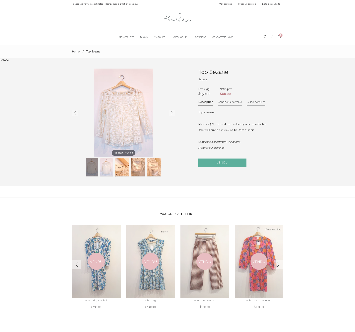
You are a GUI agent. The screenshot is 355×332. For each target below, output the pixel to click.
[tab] (205, 102)
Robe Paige (150, 300)
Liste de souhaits (271, 4)
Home (76, 51)
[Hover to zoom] (123, 112)
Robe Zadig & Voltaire (96, 300)
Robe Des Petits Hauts (259, 300)
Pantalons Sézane (204, 300)
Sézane (202, 79)
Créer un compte (247, 4)
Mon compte (225, 4)
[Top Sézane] (122, 167)
